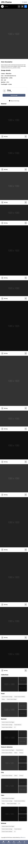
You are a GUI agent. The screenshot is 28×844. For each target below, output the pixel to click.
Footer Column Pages (11, 699)
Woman (3, 823)
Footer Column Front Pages (8, 722)
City (2, 772)
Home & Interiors (7, 747)
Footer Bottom (17, 724)
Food (2, 693)
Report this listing (14, 100)
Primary (21, 752)
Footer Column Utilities (19, 696)
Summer (4, 719)
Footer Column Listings (7, 696)
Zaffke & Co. (23, 837)
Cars (2, 795)
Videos (3, 699)
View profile (9, 91)
